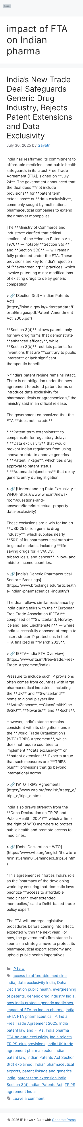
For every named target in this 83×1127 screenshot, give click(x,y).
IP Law (19, 969)
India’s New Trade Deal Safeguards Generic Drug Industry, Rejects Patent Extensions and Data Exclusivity (39, 107)
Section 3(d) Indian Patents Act (34, 1084)
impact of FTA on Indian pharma (35, 1010)
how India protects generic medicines (40, 1003)
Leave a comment (28, 1098)
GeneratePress (64, 1120)
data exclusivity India (36, 982)
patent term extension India (41, 1078)
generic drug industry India (51, 996)
